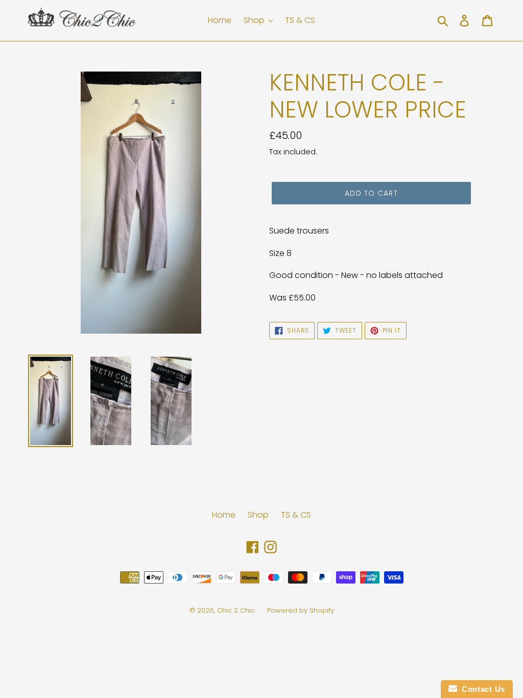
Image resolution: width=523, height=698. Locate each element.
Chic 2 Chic (237, 610)
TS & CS (296, 515)
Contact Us (481, 689)
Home (223, 515)
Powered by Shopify (300, 610)
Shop (258, 515)
